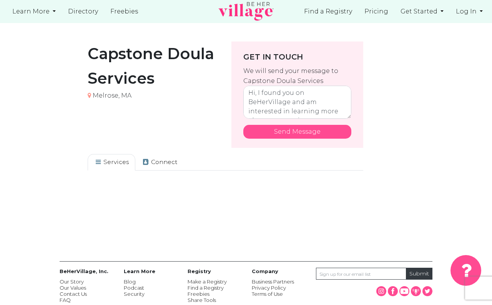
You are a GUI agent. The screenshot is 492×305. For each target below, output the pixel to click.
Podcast (134, 288)
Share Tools (202, 300)
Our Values (73, 288)
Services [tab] (115, 162)
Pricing (376, 11)
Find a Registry (328, 11)
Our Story (72, 281)
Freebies (198, 294)
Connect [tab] (164, 162)
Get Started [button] (420, 11)
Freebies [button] (124, 11)
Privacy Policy (269, 288)
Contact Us (73, 294)
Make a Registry (207, 281)
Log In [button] (467, 11)
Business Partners (273, 281)
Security (134, 294)
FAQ (65, 300)
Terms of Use (267, 294)
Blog (130, 281)
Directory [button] (83, 11)
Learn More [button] (31, 11)
